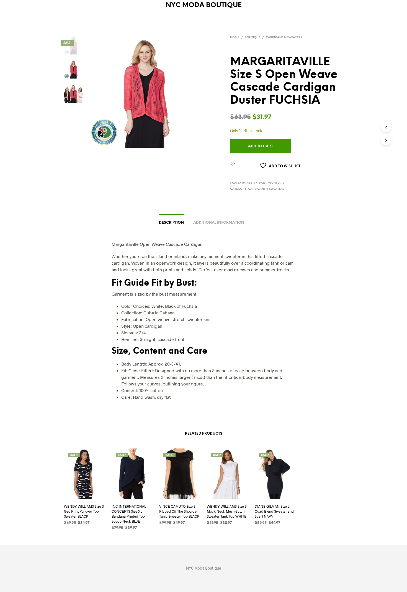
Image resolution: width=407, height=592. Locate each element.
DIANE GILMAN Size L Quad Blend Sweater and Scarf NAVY (274, 511)
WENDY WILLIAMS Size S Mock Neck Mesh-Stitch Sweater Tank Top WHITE (227, 511)
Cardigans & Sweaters (284, 37)
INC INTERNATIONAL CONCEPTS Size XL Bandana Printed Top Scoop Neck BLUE (129, 514)
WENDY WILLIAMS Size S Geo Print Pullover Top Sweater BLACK (84, 511)
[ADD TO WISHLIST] (79, 505)
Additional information (218, 223)
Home (234, 37)
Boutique (252, 37)
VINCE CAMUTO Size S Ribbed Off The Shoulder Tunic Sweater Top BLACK (179, 511)
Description (171, 223)
